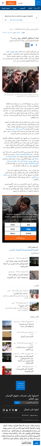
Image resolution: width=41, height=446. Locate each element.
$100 (13, 224)
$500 (12, 229)
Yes (6, 20)
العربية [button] (20, 3)
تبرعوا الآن (11, 3)
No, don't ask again (16, 20)
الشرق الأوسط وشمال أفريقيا (27, 249)
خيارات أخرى (26, 443)
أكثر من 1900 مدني (18, 129)
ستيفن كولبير (14, 51)
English (18, 32)
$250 (28, 229)
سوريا (14, 8)
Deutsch (5, 32)
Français (10, 32)
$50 (28, 224)
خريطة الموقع (34, 415)
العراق (30, 8)
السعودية (22, 8)
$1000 (28, 233)
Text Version (25, 415)
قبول (36, 443)
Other (12, 233)
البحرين (12, 249)
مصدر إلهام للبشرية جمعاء (24, 154)
